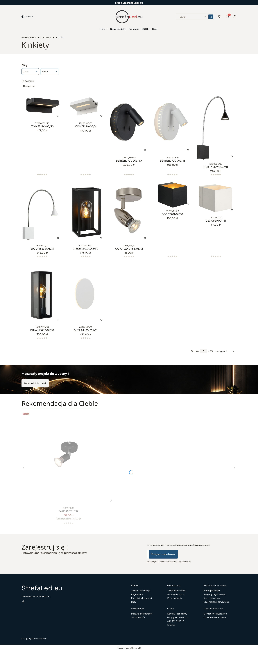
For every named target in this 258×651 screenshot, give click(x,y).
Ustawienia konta (175, 594)
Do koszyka (36, 116)
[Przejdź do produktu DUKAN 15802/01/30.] (42, 293)
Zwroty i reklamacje (140, 590)
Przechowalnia (174, 598)
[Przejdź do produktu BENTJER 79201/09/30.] (129, 124)
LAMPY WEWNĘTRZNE (46, 37)
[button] (210, 16)
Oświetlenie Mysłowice (215, 613)
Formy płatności (212, 590)
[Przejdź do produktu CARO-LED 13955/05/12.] (129, 212)
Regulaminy (137, 594)
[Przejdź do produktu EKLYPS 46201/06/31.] (85, 294)
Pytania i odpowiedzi (141, 598)
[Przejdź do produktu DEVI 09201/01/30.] (172, 195)
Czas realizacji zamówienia (216, 601)
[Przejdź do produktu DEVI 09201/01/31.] (215, 198)
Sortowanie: (28, 81)
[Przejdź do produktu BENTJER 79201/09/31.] (172, 124)
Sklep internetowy (128, 648)
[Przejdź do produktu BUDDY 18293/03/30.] (215, 127)
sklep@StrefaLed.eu (177, 617)
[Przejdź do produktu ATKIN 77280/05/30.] (42, 107)
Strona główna (28, 37)
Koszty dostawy (212, 598)
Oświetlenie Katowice (215, 617)
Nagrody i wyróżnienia (214, 594)
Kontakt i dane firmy (177, 613)
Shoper (41, 638)
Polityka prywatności (141, 613)
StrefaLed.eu (42, 588)
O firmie (171, 624)
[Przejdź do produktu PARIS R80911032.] (69, 459)
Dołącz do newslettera (163, 554)
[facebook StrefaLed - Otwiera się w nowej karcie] (23, 601)
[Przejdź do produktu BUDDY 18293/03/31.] (42, 212)
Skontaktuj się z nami (35, 383)
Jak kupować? (138, 617)
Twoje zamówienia (176, 590)
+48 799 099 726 (175, 621)
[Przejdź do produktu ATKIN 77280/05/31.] (85, 107)
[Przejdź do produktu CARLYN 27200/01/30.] (85, 212)
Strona (195, 351)
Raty (133, 601)
